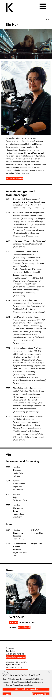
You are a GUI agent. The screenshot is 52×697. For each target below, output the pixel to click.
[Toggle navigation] (43, 6)
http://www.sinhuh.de (14, 178)
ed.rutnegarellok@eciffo (15, 657)
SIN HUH (14, 622)
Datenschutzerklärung (40, 693)
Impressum (7, 693)
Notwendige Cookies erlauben (26, 689)
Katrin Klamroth (24, 627)
